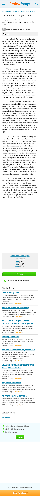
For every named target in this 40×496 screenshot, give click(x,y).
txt (17, 261)
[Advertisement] (20, 225)
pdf (17, 264)
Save (21, 274)
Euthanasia (6, 417)
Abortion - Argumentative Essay (15, 307)
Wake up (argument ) (11, 336)
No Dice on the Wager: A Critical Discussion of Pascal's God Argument (17, 322)
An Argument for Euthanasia (14, 396)
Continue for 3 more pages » (20, 256)
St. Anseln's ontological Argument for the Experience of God (18, 366)
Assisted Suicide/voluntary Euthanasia (18, 349)
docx (17, 266)
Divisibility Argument (11, 292)
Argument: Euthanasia (11, 382)
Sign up (20, 437)
